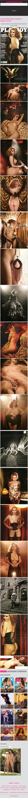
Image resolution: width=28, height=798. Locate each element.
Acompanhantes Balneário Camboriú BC (18, 787)
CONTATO (16, 783)
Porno (18, 789)
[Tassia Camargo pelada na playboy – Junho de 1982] (7, 732)
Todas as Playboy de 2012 (12, 671)
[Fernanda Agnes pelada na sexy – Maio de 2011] (20, 685)
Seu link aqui (25, 792)
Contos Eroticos (14, 786)
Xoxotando (13, 789)
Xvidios (6, 787)
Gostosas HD (14, 2)
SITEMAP (11, 783)
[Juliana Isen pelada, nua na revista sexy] (7, 685)
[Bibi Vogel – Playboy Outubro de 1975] (20, 716)
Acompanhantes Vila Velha (15, 792)
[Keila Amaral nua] (7, 716)
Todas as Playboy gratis (22, 671)
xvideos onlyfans (22, 786)
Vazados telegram (4, 792)
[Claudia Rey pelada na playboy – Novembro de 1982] (20, 732)
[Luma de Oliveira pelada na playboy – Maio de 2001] (7, 701)
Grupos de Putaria (5, 786)
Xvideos (22, 789)
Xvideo (2, 787)
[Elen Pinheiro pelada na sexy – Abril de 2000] (20, 701)
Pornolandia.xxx (6, 789)
